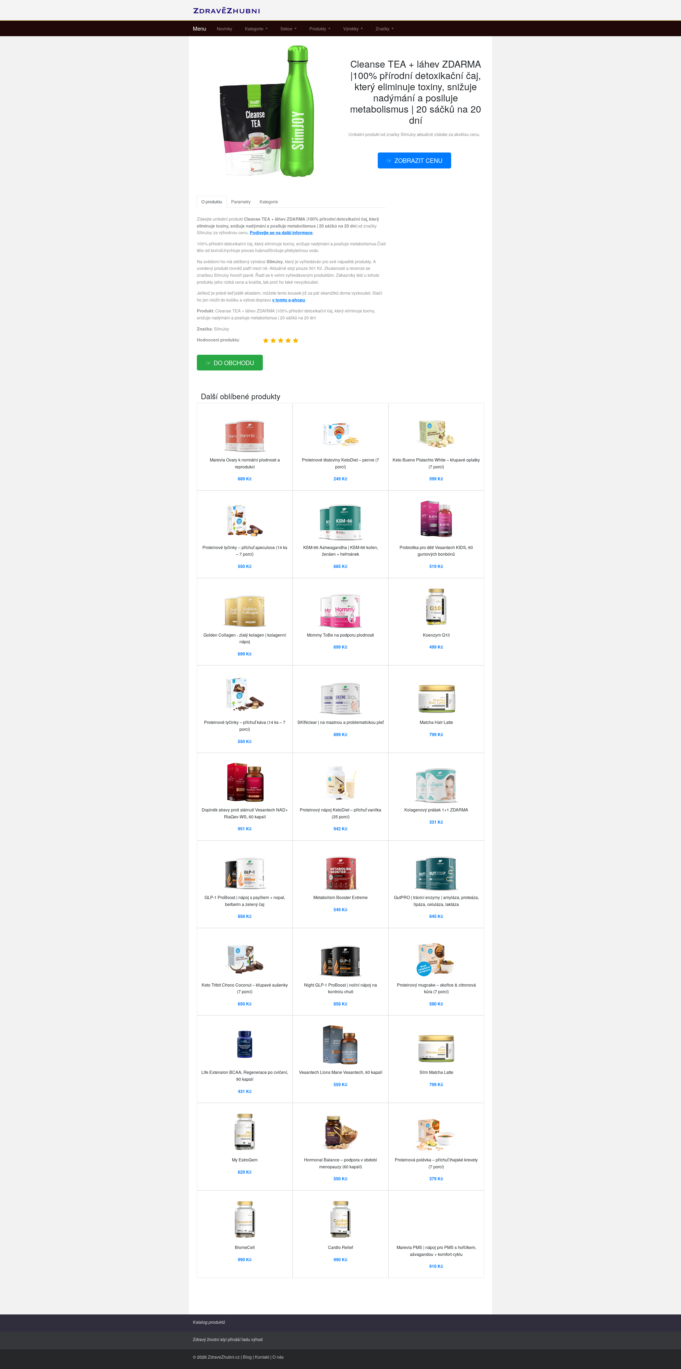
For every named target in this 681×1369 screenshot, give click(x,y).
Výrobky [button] (351, 29)
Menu (199, 28)
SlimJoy (408, 134)
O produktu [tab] (211, 202)
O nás (278, 1357)
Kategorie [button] (254, 29)
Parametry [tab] (241, 202)
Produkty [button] (318, 29)
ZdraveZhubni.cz (224, 1357)
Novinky (224, 29)
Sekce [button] (286, 29)
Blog (247, 1357)
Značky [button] (383, 29)
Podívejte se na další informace (281, 232)
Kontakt (262, 1357)
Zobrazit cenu (418, 160)
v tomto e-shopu (288, 300)
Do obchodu (234, 362)
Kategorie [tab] (269, 202)
